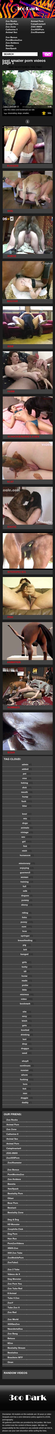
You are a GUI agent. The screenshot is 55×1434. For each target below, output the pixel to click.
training (26, 881)
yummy (26, 900)
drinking (27, 1034)
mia (26, 818)
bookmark (27, 1003)
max (27, 1093)
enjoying (27, 868)
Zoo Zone (11, 26)
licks (26, 917)
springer (27, 936)
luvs (27, 1084)
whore (26, 1075)
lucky (27, 967)
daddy (27, 1102)
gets (26, 1025)
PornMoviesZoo (14, 40)
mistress (26, 994)
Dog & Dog (11, 1219)
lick (27, 1088)
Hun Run (10, 1238)
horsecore (27, 855)
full (27, 886)
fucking (26, 1079)
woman (27, 877)
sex (26, 837)
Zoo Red (10, 1312)
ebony (26, 905)
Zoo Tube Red (13, 1288)
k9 (27, 971)
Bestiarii (10, 1208)
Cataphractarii (38, 24)
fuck (27, 801)
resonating (12, 113)
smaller (26, 113)
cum (27, 926)
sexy (26, 1016)
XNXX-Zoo (11, 1248)
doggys (26, 1048)
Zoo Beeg (11, 1333)
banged (26, 954)
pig (27, 945)
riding (26, 912)
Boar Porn (11, 1203)
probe (26, 985)
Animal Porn (12, 24)
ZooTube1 (11, 1262)
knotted (27, 1030)
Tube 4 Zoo (11, 1298)
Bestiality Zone (13, 1212)
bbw (26, 806)
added (27, 769)
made (27, 980)
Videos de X (12, 1274)
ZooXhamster (38, 32)
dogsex (26, 895)
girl (26, 841)
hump (26, 796)
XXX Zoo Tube (13, 1253)
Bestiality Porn (13, 1193)
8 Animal (10, 1293)
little (26, 990)
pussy (27, 922)
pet (27, 773)
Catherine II (12, 29)
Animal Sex (11, 32)
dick (26, 787)
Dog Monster (12, 1279)
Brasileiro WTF (13, 1357)
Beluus (9, 1338)
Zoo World (11, 1319)
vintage (27, 832)
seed (26, 1053)
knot (26, 814)
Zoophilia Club (13, 1229)
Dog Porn (10, 1234)
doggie (27, 1098)
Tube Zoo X (12, 1307)
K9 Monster (12, 1224)
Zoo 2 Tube (11, 1269)
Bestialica (11, 1352)
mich (27, 850)
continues (27, 1065)
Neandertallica (13, 1329)
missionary (27, 863)
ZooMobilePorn (14, 1257)
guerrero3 (26, 872)
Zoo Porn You (13, 1283)
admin (27, 764)
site (27, 1011)
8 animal (35, 12)
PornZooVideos (14, 1243)
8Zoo (8, 1343)
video (27, 999)
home (27, 976)
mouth (26, 792)
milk (27, 891)
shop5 (27, 1061)
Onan (8, 1362)
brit (26, 949)
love (26, 931)
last (27, 1039)
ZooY (8, 1303)
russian (27, 1070)
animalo (27, 827)
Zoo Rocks (11, 21)
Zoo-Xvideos (12, 43)
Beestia (9, 45)
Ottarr (9, 1198)
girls (26, 962)
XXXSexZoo (12, 1324)
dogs (20, 113)
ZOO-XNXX (36, 26)
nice (26, 778)
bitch (27, 1021)
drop (26, 1044)
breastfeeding (27, 940)
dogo (26, 823)
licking (27, 783)
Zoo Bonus (11, 37)
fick (26, 846)
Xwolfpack (11, 48)
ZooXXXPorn (37, 29)
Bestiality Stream (14, 1348)
